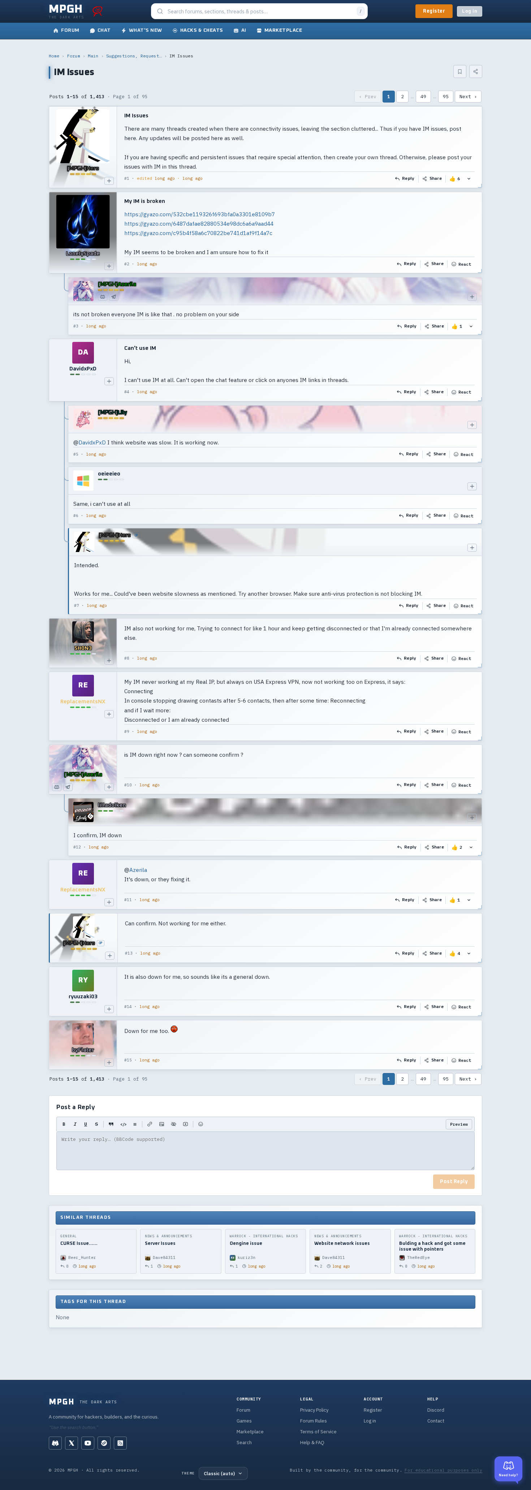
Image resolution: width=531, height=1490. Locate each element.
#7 (76, 605)
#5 (75, 454)
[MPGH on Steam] (104, 1443)
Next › (468, 97)
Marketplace (250, 1432)
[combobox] (260, 11)
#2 (126, 263)
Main (93, 55)
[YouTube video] (185, 1124)
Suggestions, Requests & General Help (134, 55)
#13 (129, 953)
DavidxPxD (92, 442)
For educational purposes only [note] (443, 1470)
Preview (459, 1124)
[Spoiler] (173, 1124)
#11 (128, 899)
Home (54, 55)
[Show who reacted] (469, 179)
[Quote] (111, 1124)
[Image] (161, 1124)
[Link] (149, 1124)
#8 (126, 658)
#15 (128, 1060)
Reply (408, 179)
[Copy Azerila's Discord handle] (102, 297)
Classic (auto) (219, 1473)
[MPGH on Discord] (55, 1443)
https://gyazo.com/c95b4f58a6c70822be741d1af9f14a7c (198, 232)
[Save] (459, 71)
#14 (128, 1006)
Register (434, 11)
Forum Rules (313, 1421)
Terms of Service (318, 1432)
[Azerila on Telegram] (113, 297)
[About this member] (109, 181)
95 (446, 97)
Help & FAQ (312, 1442)
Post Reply (454, 1181)
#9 (126, 731)
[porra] (97, 11)
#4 (126, 391)
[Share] (475, 71)
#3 (75, 326)
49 (423, 97)
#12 (77, 847)
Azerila (138, 869)
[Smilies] (200, 1124)
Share (435, 179)
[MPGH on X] (71, 1443)
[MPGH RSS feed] (120, 1443)
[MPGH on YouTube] (87, 1443)
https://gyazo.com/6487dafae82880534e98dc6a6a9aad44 (198, 223)
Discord (435, 1410)
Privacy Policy (314, 1410)
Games (244, 1421)
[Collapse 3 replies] (64, 509)
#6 (75, 515)
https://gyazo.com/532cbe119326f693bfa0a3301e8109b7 (199, 214)
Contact (435, 1421)
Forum (74, 55)
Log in (469, 11)
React (464, 264)
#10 (128, 784)
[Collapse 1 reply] (64, 306)
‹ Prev (367, 97)
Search (244, 1442)
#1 (126, 178)
